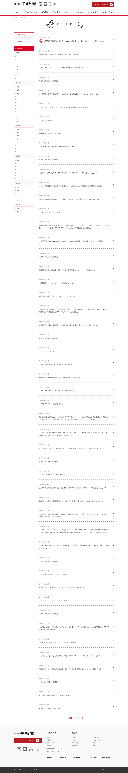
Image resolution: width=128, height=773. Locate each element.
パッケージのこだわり (52, 751)
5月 (17, 66)
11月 (17, 90)
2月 (17, 75)
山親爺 (74, 737)
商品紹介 (74, 733)
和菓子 (94, 743)
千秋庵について (51, 733)
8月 (17, 56)
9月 (17, 96)
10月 (18, 93)
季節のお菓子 (75, 743)
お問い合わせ (106, 757)
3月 (17, 72)
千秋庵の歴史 (50, 748)
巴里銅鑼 (74, 745)
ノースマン (75, 740)
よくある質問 (92, 757)
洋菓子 (94, 745)
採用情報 (49, 745)
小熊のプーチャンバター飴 (100, 740)
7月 (17, 59)
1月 (17, 78)
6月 (17, 63)
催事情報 (77, 757)
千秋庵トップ (17, 17)
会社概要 (49, 740)
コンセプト (49, 737)
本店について (50, 743)
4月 (17, 69)
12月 (18, 87)
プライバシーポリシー (108, 770)
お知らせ (63, 757)
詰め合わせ (96, 737)
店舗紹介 (49, 757)
